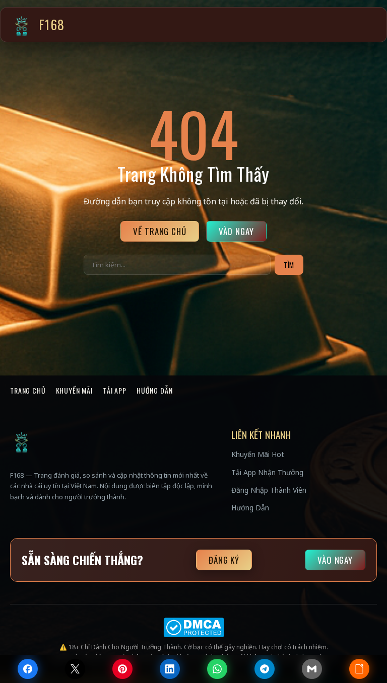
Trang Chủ (28, 390)
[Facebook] (28, 669)
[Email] (312, 669)
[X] (75, 669)
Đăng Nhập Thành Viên (268, 490)
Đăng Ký (224, 560)
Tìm (289, 265)
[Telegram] (264, 669)
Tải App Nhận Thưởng (267, 472)
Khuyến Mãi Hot (257, 454)
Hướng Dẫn (155, 390)
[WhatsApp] (217, 669)
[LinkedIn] (170, 669)
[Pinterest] (122, 669)
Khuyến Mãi (74, 390)
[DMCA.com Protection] (193, 627)
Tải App (114, 390)
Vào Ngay (236, 231)
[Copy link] (359, 669)
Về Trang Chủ (159, 231)
